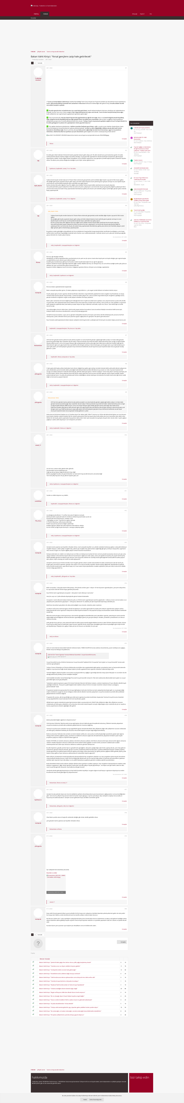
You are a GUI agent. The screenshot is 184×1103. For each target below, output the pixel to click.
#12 (126, 510)
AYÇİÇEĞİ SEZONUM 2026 (141, 168)
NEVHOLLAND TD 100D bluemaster (140, 138)
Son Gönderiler (135, 123)
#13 (126, 542)
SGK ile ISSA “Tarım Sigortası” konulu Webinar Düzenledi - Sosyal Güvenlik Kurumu (72, 654)
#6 (126, 282)
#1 (126, 68)
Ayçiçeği (136, 173)
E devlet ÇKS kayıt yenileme (142, 128)
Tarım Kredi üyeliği (139, 210)
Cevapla (124, 139)
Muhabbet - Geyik (139, 185)
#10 (126, 435)
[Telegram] (145, 1083)
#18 (126, 813)
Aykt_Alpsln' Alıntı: (53, 211)
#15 (126, 643)
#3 (126, 175)
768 (38, 161)
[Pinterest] (141, 1083)
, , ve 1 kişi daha (63, 168)
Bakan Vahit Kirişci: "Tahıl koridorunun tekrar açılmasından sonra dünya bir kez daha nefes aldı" (67, 977)
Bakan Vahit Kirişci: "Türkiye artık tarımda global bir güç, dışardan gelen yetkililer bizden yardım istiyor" (68, 1007)
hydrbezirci (38, 800)
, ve (58, 783)
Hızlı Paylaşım (138, 133)
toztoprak (38, 292)
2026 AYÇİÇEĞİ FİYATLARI (141, 189)
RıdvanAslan (38, 345)
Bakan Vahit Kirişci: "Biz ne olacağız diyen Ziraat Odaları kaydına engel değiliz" (62, 996)
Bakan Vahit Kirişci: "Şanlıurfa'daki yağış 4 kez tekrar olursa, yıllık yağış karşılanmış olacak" (65, 962)
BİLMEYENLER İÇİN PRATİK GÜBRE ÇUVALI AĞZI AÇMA (141, 199)
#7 (126, 335)
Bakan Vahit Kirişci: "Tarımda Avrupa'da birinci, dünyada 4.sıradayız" (59, 981)
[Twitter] (148, 1083)
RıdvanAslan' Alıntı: (53, 398)
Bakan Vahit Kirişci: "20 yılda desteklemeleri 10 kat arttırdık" (56, 1003)
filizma (38, 262)
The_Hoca (38, 521)
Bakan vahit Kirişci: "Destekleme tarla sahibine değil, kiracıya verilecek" (59, 973)
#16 (126, 715)
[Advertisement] (92, 34)
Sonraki (40, 63)
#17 (126, 789)
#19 (126, 836)
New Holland (137, 142)
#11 (126, 491)
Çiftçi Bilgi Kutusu (139, 206)
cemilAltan (38, 501)
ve (54, 636)
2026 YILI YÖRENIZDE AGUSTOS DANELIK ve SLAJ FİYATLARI (143, 220)
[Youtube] (131, 1087)
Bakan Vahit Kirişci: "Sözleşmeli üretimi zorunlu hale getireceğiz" (57, 970)
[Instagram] (135, 1083)
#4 (126, 205)
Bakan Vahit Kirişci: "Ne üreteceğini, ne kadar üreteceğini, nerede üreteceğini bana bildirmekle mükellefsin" (70, 1011)
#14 (126, 583)
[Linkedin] (138, 1083)
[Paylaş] (123, 68)
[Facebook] (131, 1083)
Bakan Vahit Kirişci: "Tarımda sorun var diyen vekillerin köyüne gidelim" (59, 966)
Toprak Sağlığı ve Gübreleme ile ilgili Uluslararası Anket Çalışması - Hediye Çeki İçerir (142, 148)
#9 (126, 392)
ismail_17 (38, 445)
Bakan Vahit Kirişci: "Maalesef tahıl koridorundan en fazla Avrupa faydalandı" (61, 985)
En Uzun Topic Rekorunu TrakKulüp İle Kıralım (141, 178)
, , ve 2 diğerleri (62, 199)
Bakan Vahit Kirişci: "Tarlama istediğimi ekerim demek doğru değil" (58, 988)
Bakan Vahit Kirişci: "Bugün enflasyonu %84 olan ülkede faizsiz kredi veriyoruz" (62, 992)
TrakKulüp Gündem (37, 59)
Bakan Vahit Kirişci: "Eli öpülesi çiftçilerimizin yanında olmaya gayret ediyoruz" (61, 1015)
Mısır (135, 227)
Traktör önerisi (138, 160)
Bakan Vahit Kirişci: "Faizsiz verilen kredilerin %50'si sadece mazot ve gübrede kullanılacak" (65, 1000)
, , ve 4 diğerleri (64, 484)
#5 (126, 252)
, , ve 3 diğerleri (65, 245)
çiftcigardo (38, 374)
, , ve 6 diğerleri (62, 275)
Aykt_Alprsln (38, 185)
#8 (126, 363)
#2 (126, 150)
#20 (126, 909)
